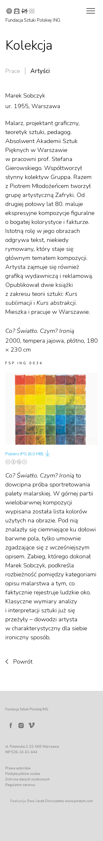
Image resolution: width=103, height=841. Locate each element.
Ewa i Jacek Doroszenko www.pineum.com (60, 801)
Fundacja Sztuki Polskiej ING (32, 20)
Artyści (40, 71)
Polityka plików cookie (22, 773)
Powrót (22, 662)
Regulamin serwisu (20, 785)
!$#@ (20, 12)
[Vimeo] (32, 724)
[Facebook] (10, 725)
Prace (12, 71)
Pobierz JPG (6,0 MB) (24, 454)
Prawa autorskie (17, 768)
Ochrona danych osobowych (27, 779)
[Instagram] (21, 725)
